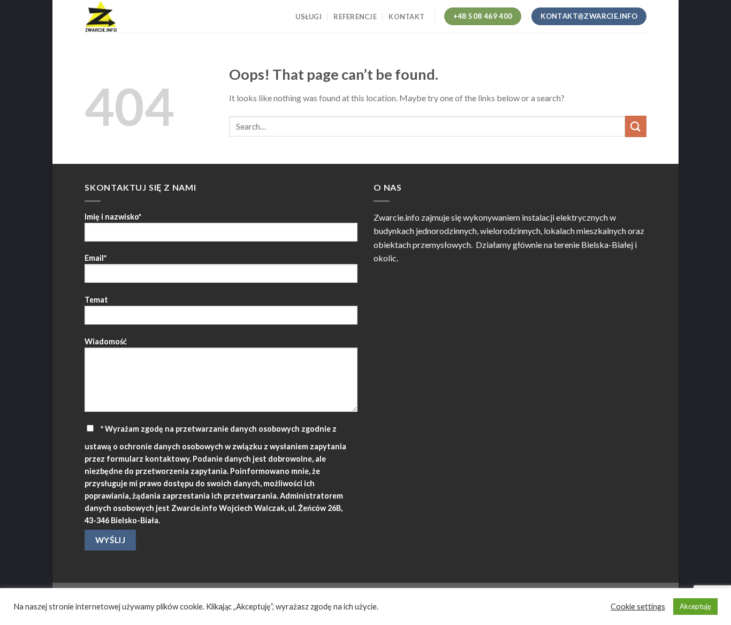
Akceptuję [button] (695, 606)
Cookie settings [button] (638, 606)
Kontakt (406, 16)
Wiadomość (106, 341)
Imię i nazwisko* (113, 216)
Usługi (308, 16)
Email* (95, 257)
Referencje (355, 16)
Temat (96, 299)
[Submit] (635, 126)
